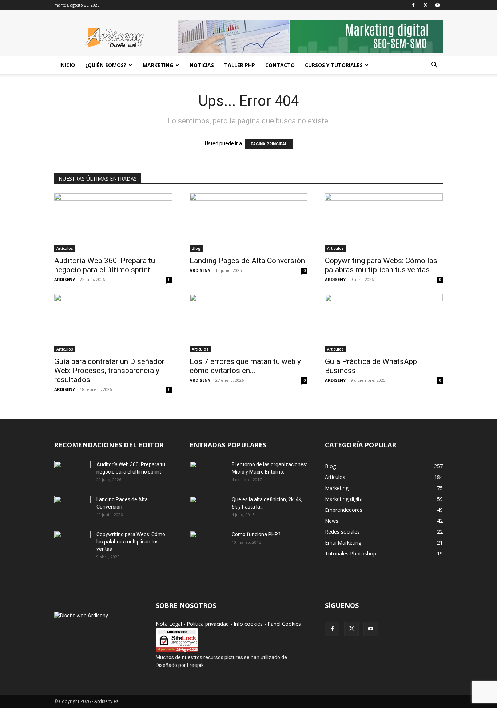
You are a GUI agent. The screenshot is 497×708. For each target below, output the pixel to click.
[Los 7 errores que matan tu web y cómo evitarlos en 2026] (248, 323)
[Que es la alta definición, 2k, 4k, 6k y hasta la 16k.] (208, 508)
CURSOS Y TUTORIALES (334, 65)
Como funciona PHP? (256, 534)
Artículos (64, 248)
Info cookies (248, 623)
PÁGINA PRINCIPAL (269, 144)
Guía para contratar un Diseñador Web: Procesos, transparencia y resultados (109, 370)
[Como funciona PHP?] (208, 543)
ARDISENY (64, 279)
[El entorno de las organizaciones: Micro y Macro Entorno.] (208, 473)
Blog (196, 248)
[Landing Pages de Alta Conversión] (248, 222)
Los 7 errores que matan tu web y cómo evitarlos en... (245, 366)
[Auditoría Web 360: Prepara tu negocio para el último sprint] (113, 222)
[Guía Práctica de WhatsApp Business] (384, 323)
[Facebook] (413, 5)
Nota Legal (169, 623)
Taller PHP (239, 65)
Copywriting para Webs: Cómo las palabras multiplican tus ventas (381, 265)
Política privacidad (208, 623)
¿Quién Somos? (105, 65)
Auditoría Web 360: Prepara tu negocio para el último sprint (104, 265)
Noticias (202, 65)
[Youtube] (437, 5)
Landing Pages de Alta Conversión (247, 260)
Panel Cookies (284, 623)
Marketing (158, 65)
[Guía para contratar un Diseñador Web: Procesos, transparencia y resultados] (113, 323)
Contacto (280, 65)
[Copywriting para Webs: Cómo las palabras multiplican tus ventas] (384, 222)
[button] (434, 65)
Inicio (67, 65)
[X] (425, 5)
